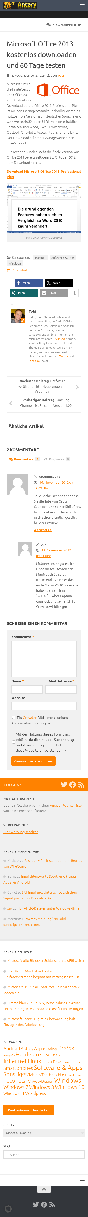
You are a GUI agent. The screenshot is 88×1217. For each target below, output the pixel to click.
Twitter (63, 356)
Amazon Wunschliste (66, 805)
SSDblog (59, 339)
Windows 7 (15, 1087)
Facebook (35, 361)
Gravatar (30, 717)
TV (28, 1081)
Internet (40, 257)
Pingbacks (59, 459)
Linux (34, 1061)
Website (18, 697)
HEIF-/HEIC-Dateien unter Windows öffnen (49, 908)
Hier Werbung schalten (20, 831)
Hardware (28, 1054)
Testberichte (52, 1074)
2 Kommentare (66, 24)
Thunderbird (73, 1075)
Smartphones (18, 1068)
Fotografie (9, 1055)
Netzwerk (47, 1062)
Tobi (61, 75)
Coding (51, 1048)
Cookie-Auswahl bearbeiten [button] (28, 1110)
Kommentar (22, 636)
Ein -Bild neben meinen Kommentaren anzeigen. (39, 720)
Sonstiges (15, 1074)
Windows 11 (14, 1093)
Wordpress (35, 1093)
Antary (27, 1048)
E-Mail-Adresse (59, 681)
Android (11, 1048)
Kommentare (26, 459)
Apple (39, 1048)
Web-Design (42, 1081)
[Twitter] (64, 784)
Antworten (43, 530)
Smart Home (72, 1062)
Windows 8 (41, 1087)
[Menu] (82, 5)
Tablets (34, 1074)
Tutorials (14, 1080)
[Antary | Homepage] (26, 5)
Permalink (20, 269)
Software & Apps (62, 257)
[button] (29, 283)
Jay (9, 908)
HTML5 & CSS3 (52, 1055)
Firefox (66, 1048)
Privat (58, 1061)
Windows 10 (70, 1086)
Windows (15, 263)
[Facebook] (72, 784)
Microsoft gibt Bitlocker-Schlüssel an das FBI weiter (46, 960)
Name (17, 681)
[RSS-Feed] (81, 784)
